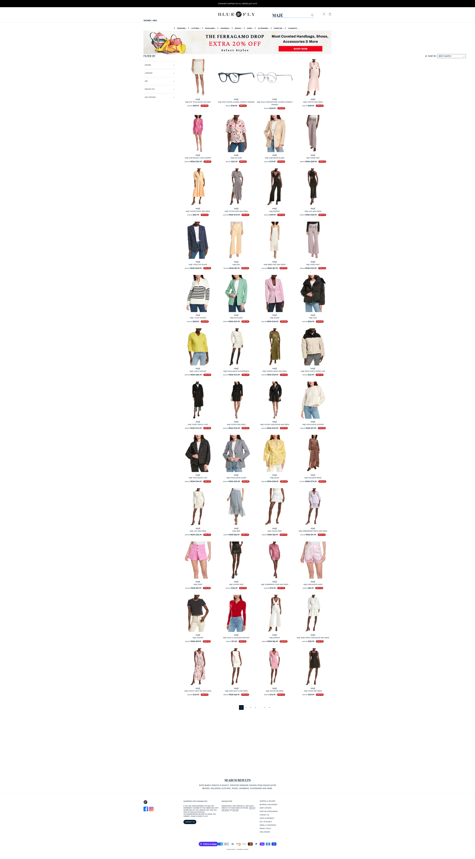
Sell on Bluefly (266, 822)
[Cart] (330, 14)
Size (146, 81)
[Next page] (269, 707)
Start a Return (265, 808)
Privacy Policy (265, 829)
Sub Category (150, 97)
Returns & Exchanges (268, 805)
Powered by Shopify (243, 849)
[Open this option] (197, 77)
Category (149, 73)
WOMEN (147, 20)
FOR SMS (235, 810)
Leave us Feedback (267, 818)
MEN (155, 20)
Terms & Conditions (268, 825)
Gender (148, 65)
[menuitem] (181, 28)
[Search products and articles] (312, 15)
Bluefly (233, 849)
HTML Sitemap (265, 832)
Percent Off (149, 89)
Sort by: (432, 56)
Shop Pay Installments (269, 811)
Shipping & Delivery (267, 801)
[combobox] (293, 15)
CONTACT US (190, 822)
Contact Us (264, 815)
